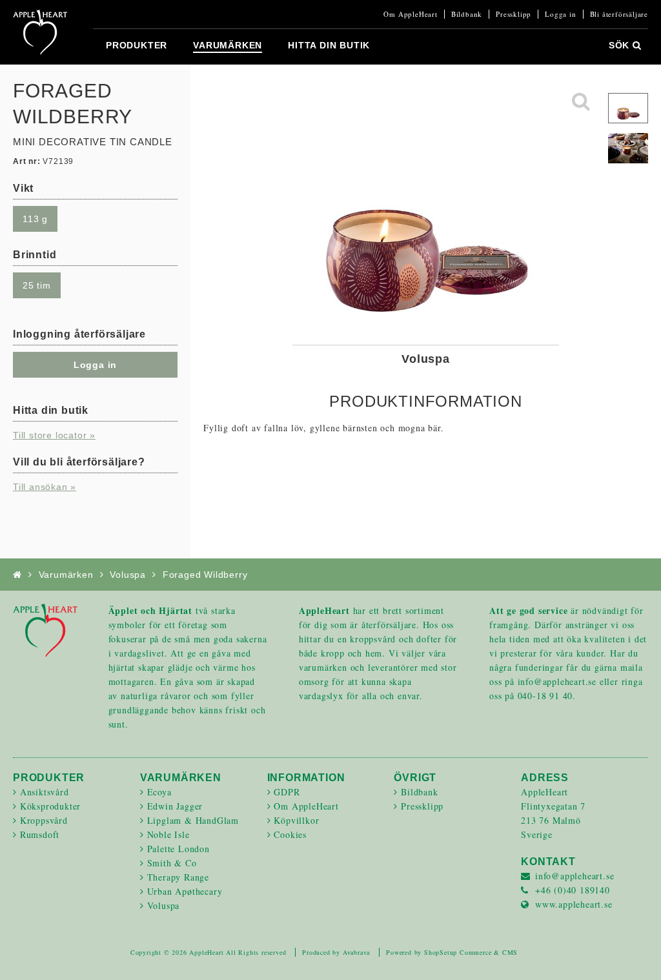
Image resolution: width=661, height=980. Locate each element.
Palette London (178, 848)
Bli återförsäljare (619, 14)
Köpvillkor (296, 820)
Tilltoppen (635, 954)
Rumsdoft (39, 834)
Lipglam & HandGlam (193, 820)
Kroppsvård (44, 820)
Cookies (290, 834)
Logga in (560, 14)
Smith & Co (172, 863)
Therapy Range (178, 877)
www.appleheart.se (574, 904)
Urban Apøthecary (185, 891)
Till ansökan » (44, 487)
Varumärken (227, 45)
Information (306, 777)
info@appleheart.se (574, 876)
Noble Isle (168, 834)
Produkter (136, 45)
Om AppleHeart (410, 14)
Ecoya (159, 792)
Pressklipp (513, 14)
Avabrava (356, 952)
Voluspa (128, 574)
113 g (35, 219)
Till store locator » (54, 435)
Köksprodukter (50, 806)
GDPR (287, 792)
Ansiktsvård (44, 792)
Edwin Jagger (175, 806)
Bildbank (466, 14)
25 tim (37, 285)
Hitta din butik (329, 45)
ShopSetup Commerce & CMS (471, 952)
